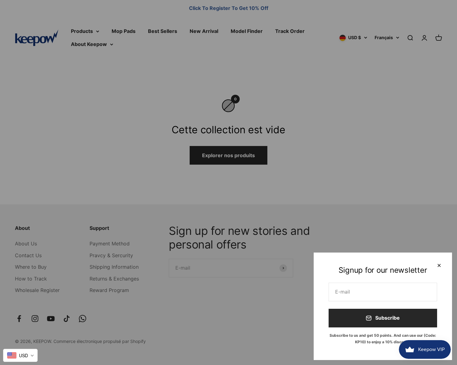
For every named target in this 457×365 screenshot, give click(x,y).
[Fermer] (439, 265)
